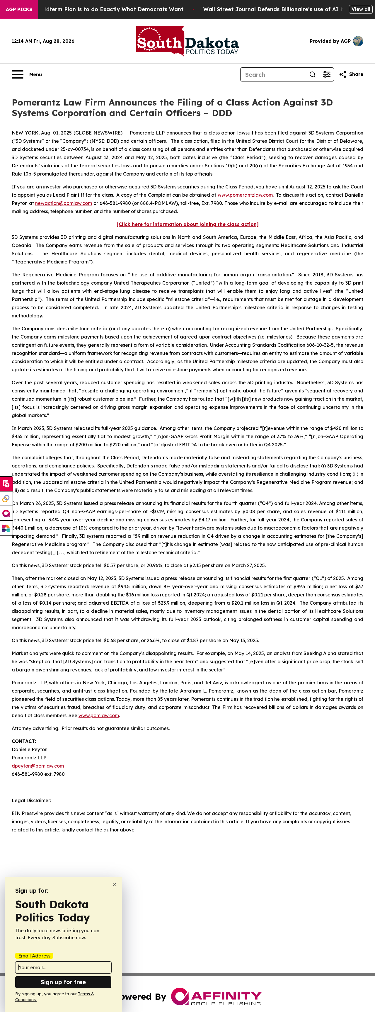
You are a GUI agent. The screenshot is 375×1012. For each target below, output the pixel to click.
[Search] (313, 74)
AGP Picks (19, 9)
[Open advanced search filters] (327, 74)
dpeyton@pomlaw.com (38, 766)
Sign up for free (63, 982)
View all (361, 9)
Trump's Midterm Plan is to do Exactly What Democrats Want (100, 9)
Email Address (34, 956)
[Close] (114, 884)
